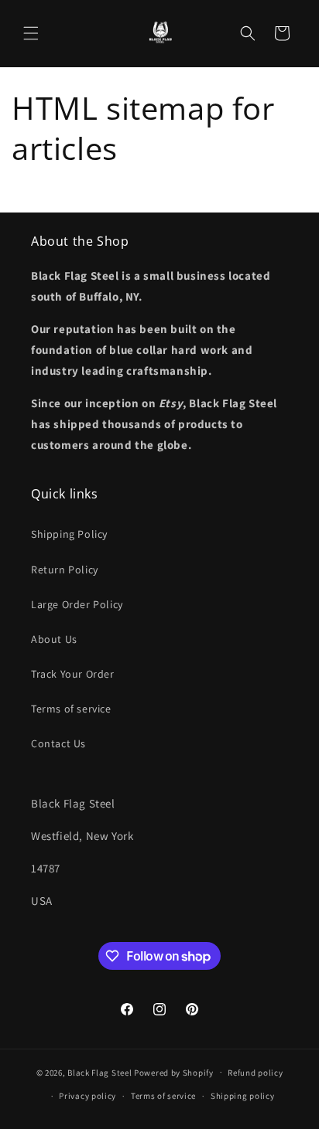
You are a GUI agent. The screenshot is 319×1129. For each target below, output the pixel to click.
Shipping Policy (69, 534)
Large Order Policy (77, 604)
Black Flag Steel (99, 1071)
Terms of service (71, 709)
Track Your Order (73, 674)
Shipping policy (243, 1095)
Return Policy (64, 569)
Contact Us (58, 743)
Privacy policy (87, 1095)
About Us (54, 639)
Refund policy (255, 1072)
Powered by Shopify (174, 1071)
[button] (31, 33)
